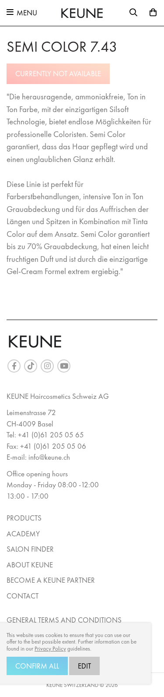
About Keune (30, 565)
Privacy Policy (50, 648)
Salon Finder (30, 549)
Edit (84, 666)
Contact (22, 596)
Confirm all (37, 666)
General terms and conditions (64, 620)
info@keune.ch (49, 457)
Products (24, 518)
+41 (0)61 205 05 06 (53, 446)
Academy (23, 534)
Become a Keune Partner (51, 580)
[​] (14, 366)
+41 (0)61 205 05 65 (51, 435)
